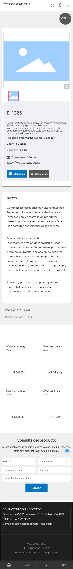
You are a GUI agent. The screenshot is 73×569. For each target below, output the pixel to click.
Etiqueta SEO (51, 552)
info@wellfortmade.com (25, 162)
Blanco (24, 149)
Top (64, 564)
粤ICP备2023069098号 (36, 548)
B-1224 (28, 317)
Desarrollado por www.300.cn (29, 552)
